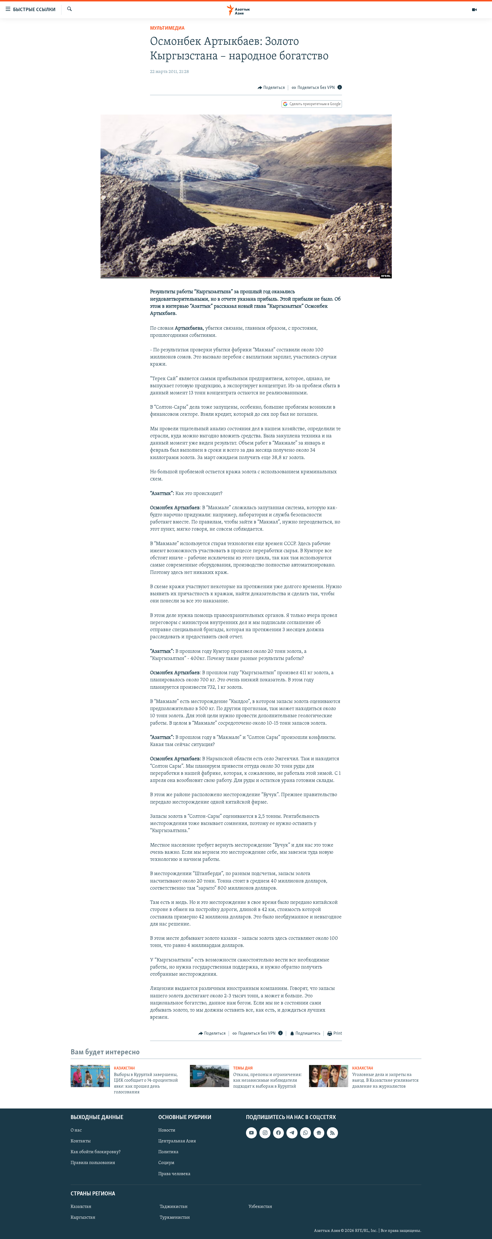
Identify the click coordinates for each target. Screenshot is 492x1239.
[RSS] (332, 1132)
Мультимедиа (167, 28)
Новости (166, 1130)
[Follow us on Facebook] (278, 1132)
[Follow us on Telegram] (291, 1132)
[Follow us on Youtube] (251, 1132)
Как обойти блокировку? (95, 1152)
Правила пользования (93, 1163)
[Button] (271, 87)
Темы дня (243, 1068)
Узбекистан (260, 1206)
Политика (168, 1152)
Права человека (174, 1173)
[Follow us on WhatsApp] (305, 1132)
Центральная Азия (177, 1141)
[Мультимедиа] (474, 10)
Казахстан (124, 1068)
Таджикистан (174, 1206)
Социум (166, 1163)
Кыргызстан (83, 1217)
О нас (76, 1130)
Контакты (81, 1141)
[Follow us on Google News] (318, 1132)
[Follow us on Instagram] (264, 1132)
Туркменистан (175, 1217)
